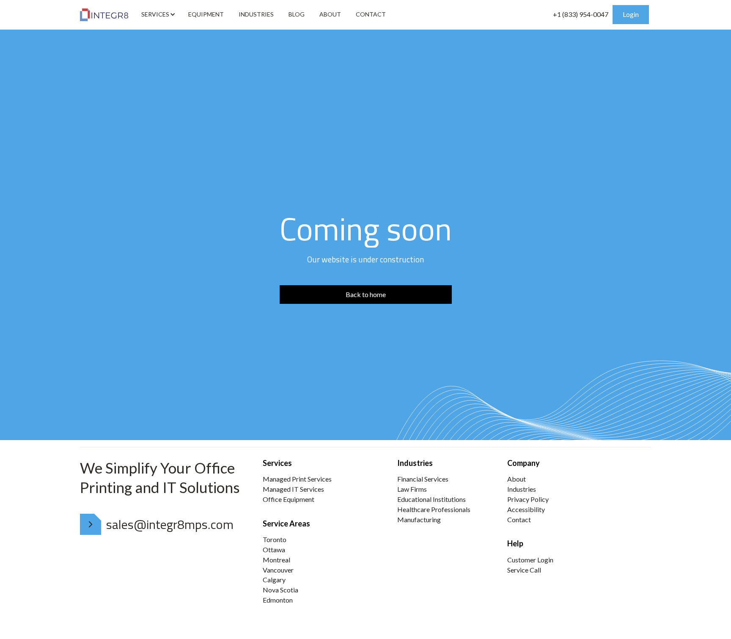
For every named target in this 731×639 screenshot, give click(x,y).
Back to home (366, 294)
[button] (157, 14)
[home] (104, 14)
